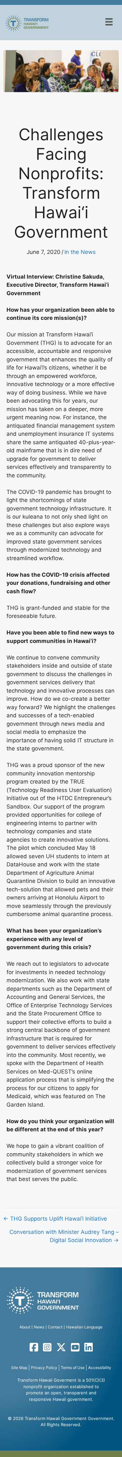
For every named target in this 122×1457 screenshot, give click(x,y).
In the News (80, 252)
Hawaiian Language (84, 1327)
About (25, 1327)
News (39, 1327)
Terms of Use (73, 1367)
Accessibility (99, 1367)
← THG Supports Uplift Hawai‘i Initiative (55, 1218)
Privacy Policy (44, 1367)
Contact (55, 1327)
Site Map (19, 1367)
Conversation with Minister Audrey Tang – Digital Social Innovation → (64, 1236)
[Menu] (109, 21)
